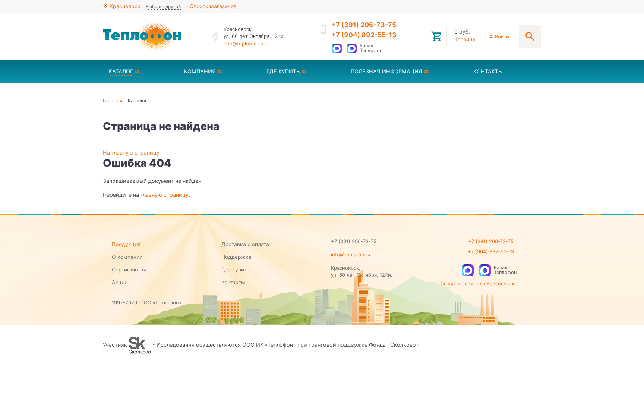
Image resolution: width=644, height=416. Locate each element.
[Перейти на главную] (152, 36)
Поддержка (236, 257)
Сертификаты (129, 269)
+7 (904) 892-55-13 (364, 35)
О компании (127, 257)
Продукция (126, 244)
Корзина (464, 39)
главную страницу (165, 194)
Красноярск (124, 6)
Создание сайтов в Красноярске (479, 283)
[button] (140, 71)
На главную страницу (131, 152)
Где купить (235, 269)
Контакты (233, 282)
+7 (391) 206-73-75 (363, 25)
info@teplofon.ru (243, 44)
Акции (119, 282)
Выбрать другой (163, 6)
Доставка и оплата (245, 244)
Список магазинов (213, 6)
